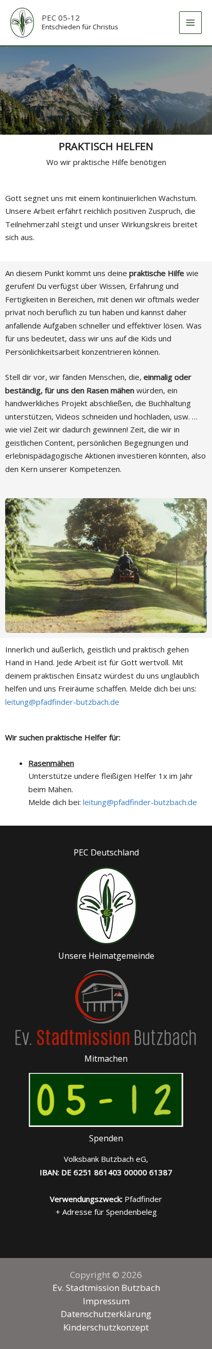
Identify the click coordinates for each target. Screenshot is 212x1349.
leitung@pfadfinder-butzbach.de (62, 702)
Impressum (106, 1301)
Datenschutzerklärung (106, 1314)
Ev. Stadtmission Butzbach (106, 1287)
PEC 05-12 (61, 17)
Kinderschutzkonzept (106, 1327)
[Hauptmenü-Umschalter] (190, 22)
